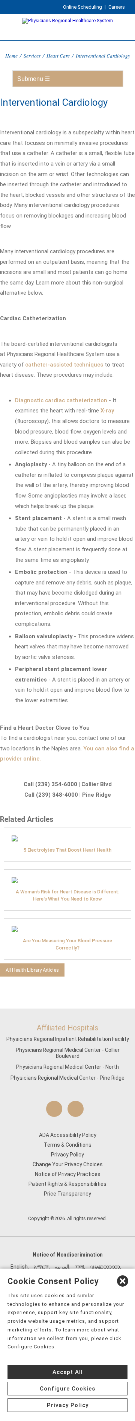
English (19, 1267)
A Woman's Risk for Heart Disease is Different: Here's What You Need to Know (67, 895)
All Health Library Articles (32, 970)
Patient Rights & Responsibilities (67, 1184)
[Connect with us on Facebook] (54, 1109)
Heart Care (58, 55)
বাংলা (79, 1267)
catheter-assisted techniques (64, 364)
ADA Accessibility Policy (67, 1135)
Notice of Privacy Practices (67, 1174)
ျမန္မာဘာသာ (105, 1267)
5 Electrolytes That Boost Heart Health (67, 850)
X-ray (107, 410)
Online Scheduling (82, 7)
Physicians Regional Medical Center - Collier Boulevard (68, 1053)
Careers (116, 7)
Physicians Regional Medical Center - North (67, 1067)
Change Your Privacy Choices (68, 1164)
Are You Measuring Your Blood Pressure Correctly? (67, 944)
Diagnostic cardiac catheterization (61, 400)
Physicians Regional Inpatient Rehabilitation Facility (67, 1039)
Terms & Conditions (68, 1145)
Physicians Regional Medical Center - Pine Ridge (67, 1078)
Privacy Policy (67, 1155)
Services (32, 55)
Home (11, 55)
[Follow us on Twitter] (76, 1109)
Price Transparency (67, 1194)
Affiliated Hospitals (67, 1028)
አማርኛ (41, 1267)
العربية (62, 1267)
